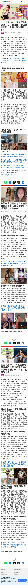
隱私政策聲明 (4, 574)
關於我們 (3, 572)
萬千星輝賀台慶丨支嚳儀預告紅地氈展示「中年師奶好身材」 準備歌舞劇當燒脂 (13, 61)
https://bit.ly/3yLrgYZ (7, 175)
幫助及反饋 (16, 572)
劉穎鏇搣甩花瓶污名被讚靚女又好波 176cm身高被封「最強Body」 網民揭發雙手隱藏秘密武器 (14, 264)
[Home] (6, 1)
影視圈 (2, 32)
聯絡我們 (3, 569)
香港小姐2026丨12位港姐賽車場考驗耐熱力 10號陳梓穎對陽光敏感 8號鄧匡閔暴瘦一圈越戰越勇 (13, 545)
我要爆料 (16, 574)
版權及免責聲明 (17, 569)
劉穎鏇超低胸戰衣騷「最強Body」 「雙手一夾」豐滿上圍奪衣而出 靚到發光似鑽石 (13, 308)
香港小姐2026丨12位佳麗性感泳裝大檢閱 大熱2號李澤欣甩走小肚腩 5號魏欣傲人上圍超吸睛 (13, 464)
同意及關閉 (22, 580)
